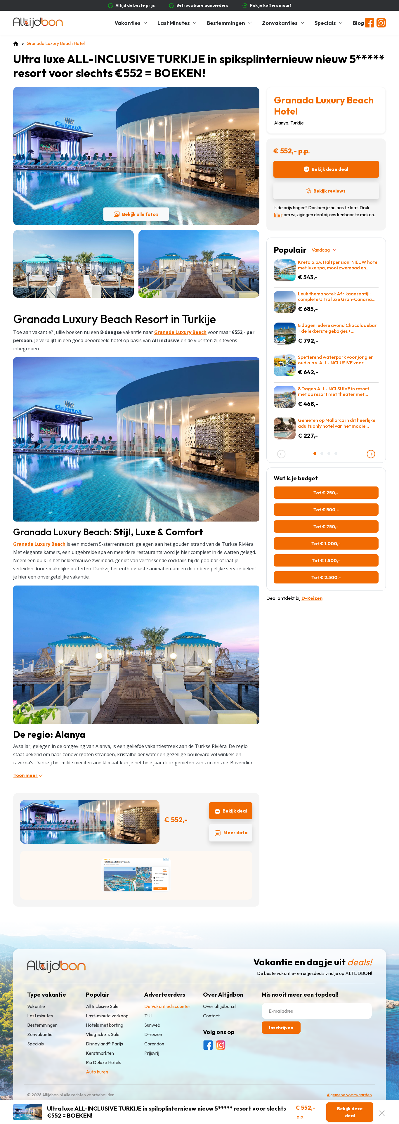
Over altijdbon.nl (219, 1006)
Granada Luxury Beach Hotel (324, 105)
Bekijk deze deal (330, 169)
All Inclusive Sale (102, 1006)
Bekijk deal (235, 811)
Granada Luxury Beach (40, 544)
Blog (358, 23)
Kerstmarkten (100, 1053)
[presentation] (281, 454)
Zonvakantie (40, 1035)
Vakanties (127, 23)
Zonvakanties (280, 23)
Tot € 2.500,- (326, 577)
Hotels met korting (104, 1025)
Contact (211, 1016)
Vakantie (36, 1006)
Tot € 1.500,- (326, 560)
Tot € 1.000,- (326, 543)
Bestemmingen (226, 23)
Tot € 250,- (326, 493)
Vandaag (321, 250)
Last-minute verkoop (107, 1016)
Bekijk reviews (329, 191)
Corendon (154, 1044)
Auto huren (97, 1072)
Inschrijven (281, 1028)
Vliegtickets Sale (102, 1035)
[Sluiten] (382, 1112)
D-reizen (153, 1035)
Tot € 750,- (326, 526)
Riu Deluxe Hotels (103, 1063)
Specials (325, 23)
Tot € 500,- (326, 509)
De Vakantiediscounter (167, 1006)
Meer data (235, 832)
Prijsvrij (151, 1053)
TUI (148, 1016)
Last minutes (40, 1016)
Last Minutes (173, 23)
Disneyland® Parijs (104, 1044)
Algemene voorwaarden (349, 1095)
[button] (315, 453)
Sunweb (152, 1025)
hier (278, 215)
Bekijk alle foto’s (140, 214)
